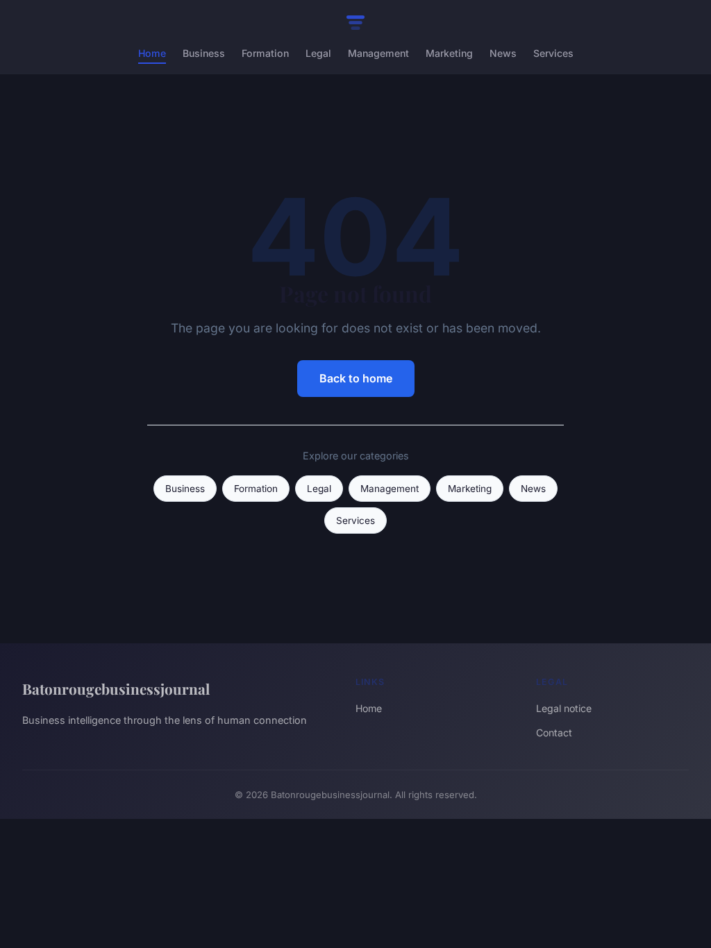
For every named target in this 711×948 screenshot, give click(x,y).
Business (204, 53)
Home (152, 53)
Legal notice (564, 708)
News (503, 53)
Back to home (355, 378)
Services (553, 53)
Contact (554, 732)
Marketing (449, 53)
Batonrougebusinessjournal (116, 688)
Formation (265, 53)
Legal (318, 53)
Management (378, 53)
